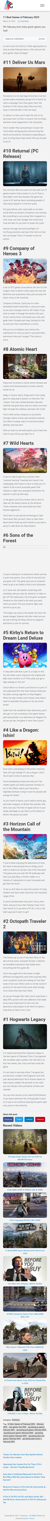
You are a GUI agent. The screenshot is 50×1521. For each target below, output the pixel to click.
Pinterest (40, 1119)
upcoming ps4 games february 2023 (31, 1430)
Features (16, 1420)
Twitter (19, 1119)
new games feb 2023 (17, 1427)
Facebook (8, 1119)
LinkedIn (29, 1119)
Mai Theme (30, 1518)
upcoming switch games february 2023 (23, 1434)
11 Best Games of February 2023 (21, 1424)
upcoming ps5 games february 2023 (18, 1433)
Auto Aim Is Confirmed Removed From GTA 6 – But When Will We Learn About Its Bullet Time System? (24, 1477)
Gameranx (24, 1515)
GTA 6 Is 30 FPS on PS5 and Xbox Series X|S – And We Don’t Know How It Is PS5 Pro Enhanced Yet (24, 1499)
